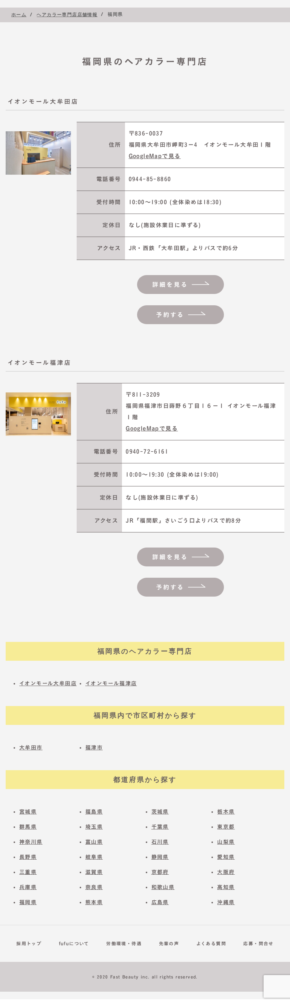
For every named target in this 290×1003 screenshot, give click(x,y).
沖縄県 (225, 902)
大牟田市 (31, 747)
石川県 (160, 842)
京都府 (160, 872)
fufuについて (74, 943)
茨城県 (160, 811)
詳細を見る (170, 285)
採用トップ (29, 943)
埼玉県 (94, 826)
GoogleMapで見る (155, 156)
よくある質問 (211, 943)
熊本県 (94, 902)
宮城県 (28, 811)
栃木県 (225, 811)
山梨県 (225, 842)
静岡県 (160, 857)
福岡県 (28, 902)
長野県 (28, 857)
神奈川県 (31, 842)
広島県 (160, 902)
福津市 (94, 747)
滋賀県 (94, 872)
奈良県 (94, 887)
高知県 (225, 887)
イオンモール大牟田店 (48, 683)
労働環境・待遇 (124, 943)
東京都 (225, 826)
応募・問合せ (258, 943)
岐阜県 (94, 857)
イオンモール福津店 (111, 683)
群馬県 (28, 826)
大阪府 (225, 872)
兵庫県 (28, 887)
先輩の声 (169, 943)
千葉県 (160, 826)
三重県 (28, 872)
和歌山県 (163, 887)
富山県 (94, 842)
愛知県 (225, 857)
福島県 (94, 811)
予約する (170, 315)
